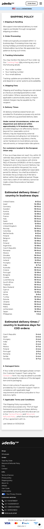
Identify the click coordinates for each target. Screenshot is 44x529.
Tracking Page (13, 62)
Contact (4, 469)
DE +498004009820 (12, 507)
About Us (5, 483)
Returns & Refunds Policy (11, 463)
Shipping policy (7, 480)
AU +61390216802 (11, 510)
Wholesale (5, 454)
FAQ (3, 466)
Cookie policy (6, 491)
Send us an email (11, 513)
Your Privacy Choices (13, 494)
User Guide (6, 488)
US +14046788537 (11, 501)
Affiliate (4, 486)
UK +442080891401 (12, 504)
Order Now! (32, 3)
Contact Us (7, 376)
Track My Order (7, 461)
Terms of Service (16, 414)
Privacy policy (6, 478)
